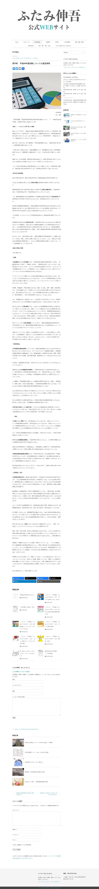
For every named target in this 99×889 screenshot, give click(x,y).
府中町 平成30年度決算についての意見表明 (29, 58)
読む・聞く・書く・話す (45, 45)
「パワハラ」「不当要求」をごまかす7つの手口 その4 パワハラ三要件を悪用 (52, 624)
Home (16, 42)
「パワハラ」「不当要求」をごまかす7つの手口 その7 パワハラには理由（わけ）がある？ (52, 597)
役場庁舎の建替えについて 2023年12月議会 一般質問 (39, 742)
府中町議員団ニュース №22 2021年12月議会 (36, 752)
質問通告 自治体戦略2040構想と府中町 (35, 772)
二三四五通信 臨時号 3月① (27, 607)
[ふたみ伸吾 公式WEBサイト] (49, 5)
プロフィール (26, 42)
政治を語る (31, 45)
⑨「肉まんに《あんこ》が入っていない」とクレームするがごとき (27, 653)
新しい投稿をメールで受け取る (22, 844)
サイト (14, 840)
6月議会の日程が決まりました (27, 594)
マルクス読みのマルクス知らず (63, 45)
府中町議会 (37, 42)
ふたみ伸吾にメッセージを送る (21, 671)
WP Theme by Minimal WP (55, 887)
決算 (31, 729)
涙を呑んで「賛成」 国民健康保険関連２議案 (36, 781)
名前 (14, 829)
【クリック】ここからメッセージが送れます (74, 67)
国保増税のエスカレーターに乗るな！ (34, 762)
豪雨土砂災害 (35, 729)
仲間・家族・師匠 (79, 42)
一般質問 (48, 42)
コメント (15, 810)
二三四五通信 (67, 42)
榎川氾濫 (28, 729)
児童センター (17, 729)
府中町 (57, 42)
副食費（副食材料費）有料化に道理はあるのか (25, 793)
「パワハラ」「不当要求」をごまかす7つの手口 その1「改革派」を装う (52, 639)
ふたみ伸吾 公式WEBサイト (45, 887)
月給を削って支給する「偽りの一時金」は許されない (48, 793)
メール (15, 834)
